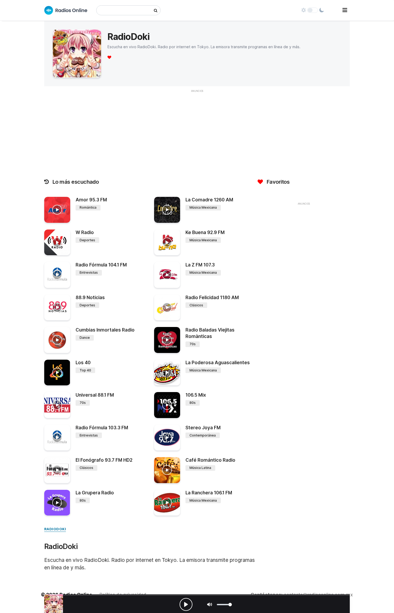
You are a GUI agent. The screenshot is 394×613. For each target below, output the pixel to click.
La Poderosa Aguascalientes (217, 362)
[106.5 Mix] (167, 405)
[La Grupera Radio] (57, 503)
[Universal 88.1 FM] (57, 405)
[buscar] (155, 10)
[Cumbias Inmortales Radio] (57, 340)
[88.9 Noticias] (57, 308)
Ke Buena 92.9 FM (205, 232)
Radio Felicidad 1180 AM (212, 297)
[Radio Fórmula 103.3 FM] (57, 438)
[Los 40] (57, 373)
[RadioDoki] (53, 603)
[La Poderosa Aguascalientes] (167, 373)
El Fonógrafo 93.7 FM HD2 (104, 460)
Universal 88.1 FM (95, 395)
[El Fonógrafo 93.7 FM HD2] (57, 470)
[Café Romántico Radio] (167, 470)
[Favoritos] (109, 57)
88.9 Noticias (90, 297)
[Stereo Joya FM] (167, 438)
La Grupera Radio (95, 492)
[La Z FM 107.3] (167, 275)
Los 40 (83, 362)
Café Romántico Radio (210, 460)
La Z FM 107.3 (200, 265)
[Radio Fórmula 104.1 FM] (57, 275)
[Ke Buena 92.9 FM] (167, 242)
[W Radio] (57, 242)
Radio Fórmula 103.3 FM (102, 427)
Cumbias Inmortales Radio (105, 330)
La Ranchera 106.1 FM (208, 492)
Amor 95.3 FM (91, 199)
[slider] (224, 604)
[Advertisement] (197, 132)
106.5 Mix (195, 395)
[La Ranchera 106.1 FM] (167, 503)
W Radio (85, 232)
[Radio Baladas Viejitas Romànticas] (167, 340)
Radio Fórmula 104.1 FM (101, 265)
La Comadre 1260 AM (209, 199)
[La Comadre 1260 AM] (167, 210)
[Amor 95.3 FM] (57, 210)
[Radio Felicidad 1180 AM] (167, 308)
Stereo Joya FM (203, 427)
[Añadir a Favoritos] (65, 219)
